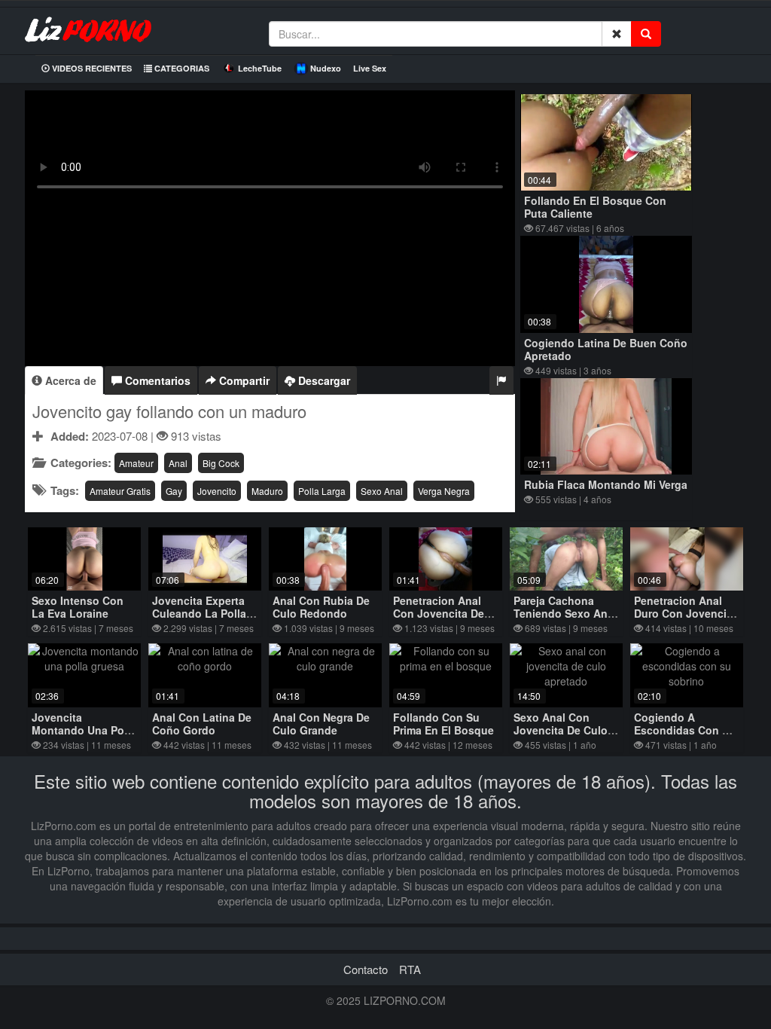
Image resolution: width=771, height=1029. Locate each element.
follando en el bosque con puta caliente (595, 207)
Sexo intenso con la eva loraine (77, 607)
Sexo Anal (382, 490)
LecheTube (260, 68)
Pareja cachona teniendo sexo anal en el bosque (565, 613)
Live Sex (369, 68)
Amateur (136, 462)
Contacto (365, 969)
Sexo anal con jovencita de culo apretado (560, 730)
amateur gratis (120, 490)
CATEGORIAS (180, 68)
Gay (174, 490)
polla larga (322, 490)
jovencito (216, 490)
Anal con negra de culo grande (321, 723)
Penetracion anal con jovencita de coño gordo (438, 613)
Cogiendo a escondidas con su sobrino (685, 730)
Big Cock (221, 462)
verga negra (444, 490)
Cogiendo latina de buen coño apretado (605, 349)
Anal (178, 462)
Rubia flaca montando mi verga (605, 484)
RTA (410, 969)
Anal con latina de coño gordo (201, 723)
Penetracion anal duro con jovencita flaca (685, 613)
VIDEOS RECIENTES (91, 68)
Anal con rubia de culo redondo (321, 607)
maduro (267, 490)
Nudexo (325, 68)
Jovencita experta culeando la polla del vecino (199, 613)
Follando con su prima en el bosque (443, 723)
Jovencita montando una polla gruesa (84, 730)
